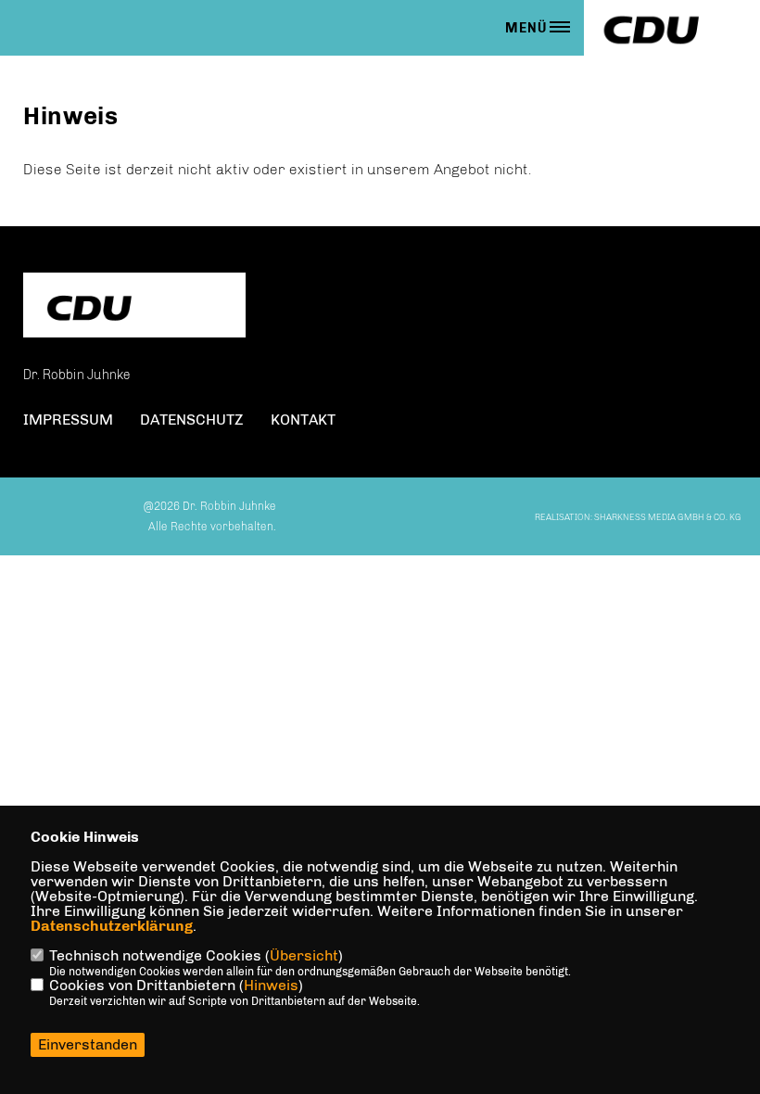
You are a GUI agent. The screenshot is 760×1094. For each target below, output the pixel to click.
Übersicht (304, 955)
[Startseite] (134, 307)
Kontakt (303, 419)
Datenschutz (192, 419)
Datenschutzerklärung (112, 926)
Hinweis (271, 985)
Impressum (68, 419)
